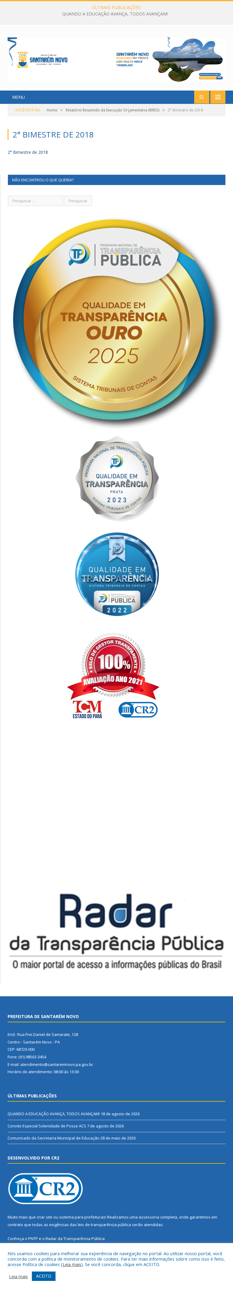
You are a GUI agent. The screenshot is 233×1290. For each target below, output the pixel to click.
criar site (44, 1217)
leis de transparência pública (104, 1224)
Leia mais (71, 1264)
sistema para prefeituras (82, 1217)
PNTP (33, 1238)
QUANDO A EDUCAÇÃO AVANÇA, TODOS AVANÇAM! (54, 1113)
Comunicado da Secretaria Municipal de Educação (54, 1138)
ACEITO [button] (43, 1276)
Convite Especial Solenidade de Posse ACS (115, 14)
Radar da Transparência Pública (75, 1238)
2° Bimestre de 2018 (28, 152)
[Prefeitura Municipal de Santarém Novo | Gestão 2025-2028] (116, 58)
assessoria (149, 1217)
